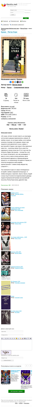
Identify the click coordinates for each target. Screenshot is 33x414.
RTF (20, 124)
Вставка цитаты (27, 338)
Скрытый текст (25, 338)
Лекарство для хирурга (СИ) (18, 222)
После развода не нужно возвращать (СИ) (18, 208)
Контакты (26, 403)
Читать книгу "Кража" (16, 128)
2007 (11, 112)
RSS (16, 403)
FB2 (8, 124)
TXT (24, 124)
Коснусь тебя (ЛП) (16, 252)
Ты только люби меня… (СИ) (19, 237)
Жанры (24, 21)
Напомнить (27, 12)
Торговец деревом (20, 282)
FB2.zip (14, 124)
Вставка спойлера (31, 338)
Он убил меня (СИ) (16, 311)
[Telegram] (15, 82)
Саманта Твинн (19, 268)
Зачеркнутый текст (8, 338)
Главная (5, 21)
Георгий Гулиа (19, 297)
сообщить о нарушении (8, 118)
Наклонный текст (4, 338)
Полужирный (2, 338)
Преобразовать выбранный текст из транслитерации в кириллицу (29, 338)
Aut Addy (17, 312)
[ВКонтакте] (11, 82)
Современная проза (21, 87)
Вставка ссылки (18, 338)
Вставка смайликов (17, 338)
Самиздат (6, 24)
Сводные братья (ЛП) (17, 266)
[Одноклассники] (13, 82)
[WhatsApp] (22, 82)
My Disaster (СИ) (15, 281)
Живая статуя (15, 192)
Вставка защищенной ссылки (20, 338)
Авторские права (16, 391)
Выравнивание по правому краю (14, 338)
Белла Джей (18, 253)
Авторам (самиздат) (18, 24)
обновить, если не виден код (10, 355)
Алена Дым (18, 223)
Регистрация (28, 10)
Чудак (12, 296)
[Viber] (20, 82)
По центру (12, 338)
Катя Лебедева (19, 210)
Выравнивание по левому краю (10, 338)
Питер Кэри (17, 85)
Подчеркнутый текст (6, 338)
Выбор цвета (22, 338)
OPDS (20, 403)
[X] (18, 82)
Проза (9, 87)
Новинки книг (15, 21)
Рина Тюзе (18, 238)
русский (11, 106)
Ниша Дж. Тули (14, 373)
